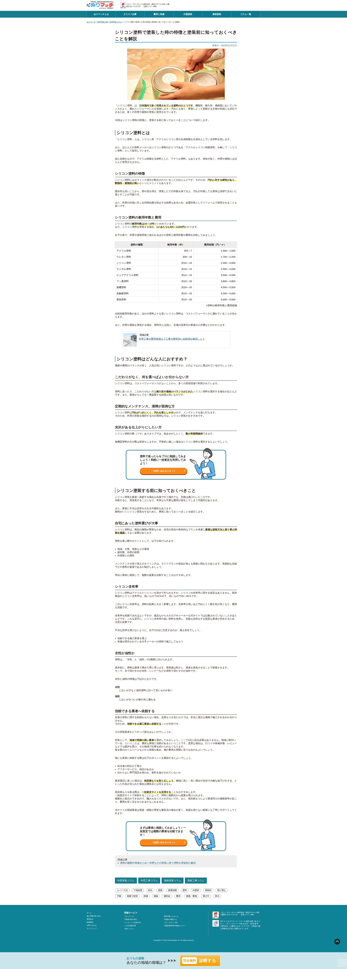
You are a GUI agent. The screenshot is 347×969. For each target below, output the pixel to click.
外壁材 (196, 890)
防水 (217, 896)
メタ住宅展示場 (130, 926)
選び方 (206, 896)
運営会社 (90, 919)
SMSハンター (129, 929)
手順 (119, 896)
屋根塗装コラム (172, 880)
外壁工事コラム (149, 880)
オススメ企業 (129, 14)
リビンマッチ (129, 916)
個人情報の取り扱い (94, 916)
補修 (156, 896)
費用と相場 (159, 14)
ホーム (89, 913)
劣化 (150, 890)
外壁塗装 (188, 14)
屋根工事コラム (195, 880)
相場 (146, 896)
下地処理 (137, 890)
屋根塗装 (216, 14)
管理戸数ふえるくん (171, 916)
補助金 (167, 896)
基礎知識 (172, 890)
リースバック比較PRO (132, 922)
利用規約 (90, 922)
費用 (178, 896)
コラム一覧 (245, 14)
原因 (160, 890)
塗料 (185, 890)
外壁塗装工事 (102, 22)
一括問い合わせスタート (164, 471)
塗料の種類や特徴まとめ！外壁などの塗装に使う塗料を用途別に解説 (158, 863)
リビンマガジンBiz (171, 922)
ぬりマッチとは (101, 14)
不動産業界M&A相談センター (174, 926)
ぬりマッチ (91, 22)
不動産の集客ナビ (170, 919)
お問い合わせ (92, 925)
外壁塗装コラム (115, 22)
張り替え (221, 890)
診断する (199, 960)
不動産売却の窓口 (130, 919)
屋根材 (208, 890)
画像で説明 (132, 896)
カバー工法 (122, 890)
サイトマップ (92, 928)
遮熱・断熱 (191, 896)
